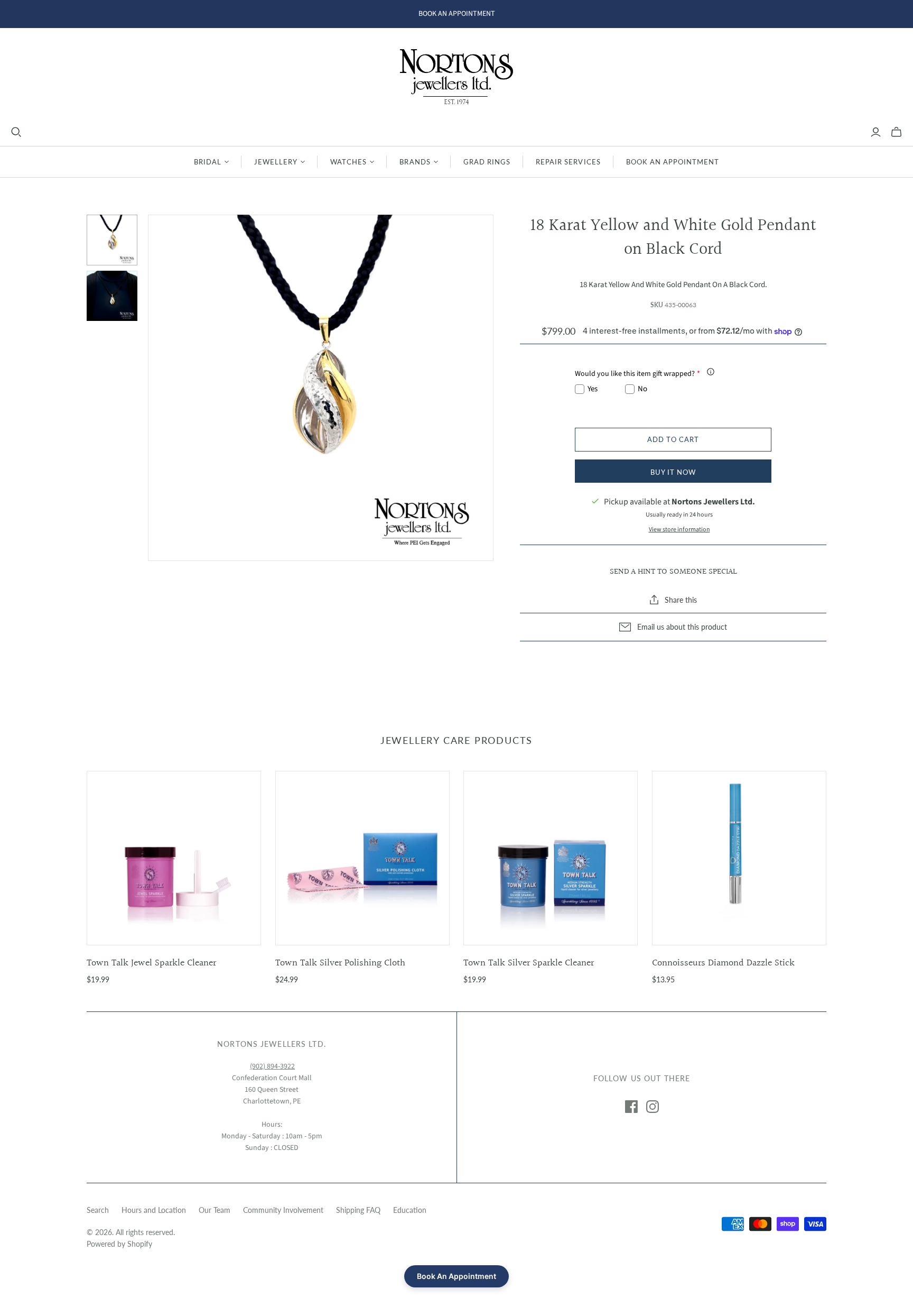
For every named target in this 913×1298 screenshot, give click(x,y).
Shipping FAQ (358, 1209)
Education (409, 1209)
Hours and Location (154, 1209)
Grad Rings (486, 162)
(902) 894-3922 (272, 1066)
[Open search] (16, 132)
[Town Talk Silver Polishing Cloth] (362, 858)
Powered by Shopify (119, 1243)
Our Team (214, 1209)
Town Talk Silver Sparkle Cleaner (528, 963)
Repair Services (568, 162)
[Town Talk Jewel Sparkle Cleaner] (174, 858)
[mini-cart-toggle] (896, 132)
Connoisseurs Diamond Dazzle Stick (723, 963)
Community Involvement (283, 1209)
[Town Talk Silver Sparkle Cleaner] (550, 858)
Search (98, 1209)
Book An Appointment (673, 162)
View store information (679, 529)
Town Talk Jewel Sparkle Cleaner (151, 963)
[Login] (875, 132)
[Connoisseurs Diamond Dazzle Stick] (739, 858)
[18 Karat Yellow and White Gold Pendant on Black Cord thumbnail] (112, 240)
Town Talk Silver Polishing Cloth (340, 963)
